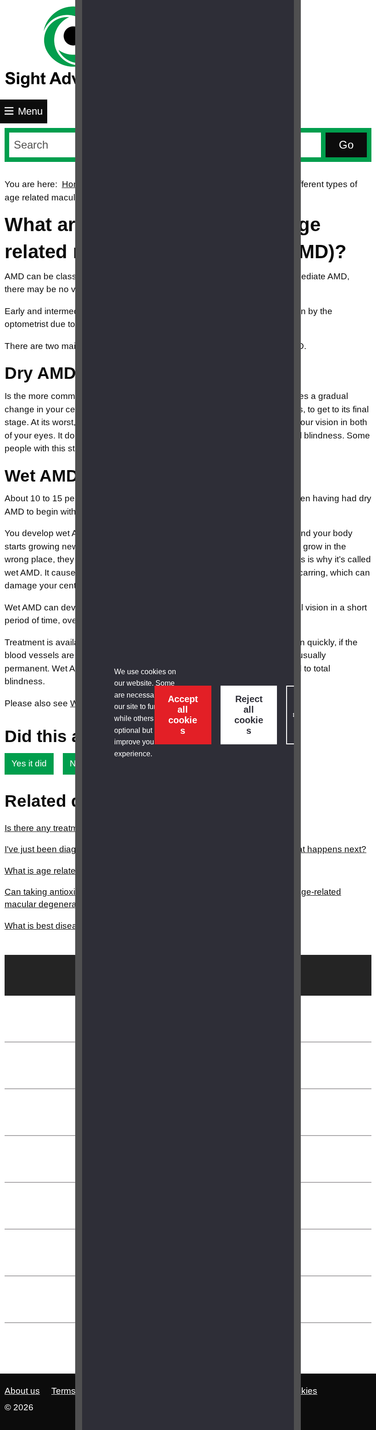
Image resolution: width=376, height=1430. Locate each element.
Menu (30, 111)
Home (74, 184)
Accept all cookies (183, 715)
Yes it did (29, 763)
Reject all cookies (248, 715)
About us (22, 1391)
